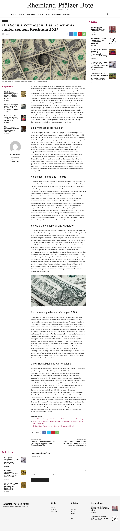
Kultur (40, 14)
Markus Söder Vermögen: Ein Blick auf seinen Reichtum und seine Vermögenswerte (74, 443)
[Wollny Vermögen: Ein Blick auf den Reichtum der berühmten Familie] (23, 107)
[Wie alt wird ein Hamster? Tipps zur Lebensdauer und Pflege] (112, 29)
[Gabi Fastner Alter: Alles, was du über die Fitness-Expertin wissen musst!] (23, 118)
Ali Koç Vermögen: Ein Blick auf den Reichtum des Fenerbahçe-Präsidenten (11, 487)
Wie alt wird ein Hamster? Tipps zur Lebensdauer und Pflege (98, 30)
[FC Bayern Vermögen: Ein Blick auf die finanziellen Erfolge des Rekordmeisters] (23, 460)
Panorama (31, 14)
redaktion (7, 34)
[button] (108, 14)
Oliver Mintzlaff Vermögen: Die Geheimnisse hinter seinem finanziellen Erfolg (58, 419)
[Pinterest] (80, 34)
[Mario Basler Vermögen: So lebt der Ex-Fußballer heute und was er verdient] (23, 94)
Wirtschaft (56, 14)
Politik (13, 14)
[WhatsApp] (84, 34)
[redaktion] (3, 34)
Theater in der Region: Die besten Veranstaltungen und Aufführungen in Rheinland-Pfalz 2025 (99, 53)
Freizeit (22, 14)
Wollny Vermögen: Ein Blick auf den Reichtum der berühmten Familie (11, 107)
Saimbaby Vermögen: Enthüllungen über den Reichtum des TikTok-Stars (11, 474)
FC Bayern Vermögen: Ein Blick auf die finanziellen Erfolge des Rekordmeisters (12, 461)
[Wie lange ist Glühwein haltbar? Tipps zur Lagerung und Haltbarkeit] (112, 41)
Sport (47, 14)
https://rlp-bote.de (15, 157)
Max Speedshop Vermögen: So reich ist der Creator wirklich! (11, 129)
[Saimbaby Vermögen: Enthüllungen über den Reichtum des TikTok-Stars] (23, 472)
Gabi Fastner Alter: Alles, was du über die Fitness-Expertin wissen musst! (11, 118)
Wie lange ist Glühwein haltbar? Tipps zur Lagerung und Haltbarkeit (99, 41)
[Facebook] (71, 34)
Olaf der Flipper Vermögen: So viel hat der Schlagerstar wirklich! (53, 426)
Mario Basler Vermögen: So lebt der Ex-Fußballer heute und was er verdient (11, 95)
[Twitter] (75, 34)
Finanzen (66, 14)
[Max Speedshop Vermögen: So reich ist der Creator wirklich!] (23, 129)
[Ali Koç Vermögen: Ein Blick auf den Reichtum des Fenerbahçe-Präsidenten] (23, 485)
